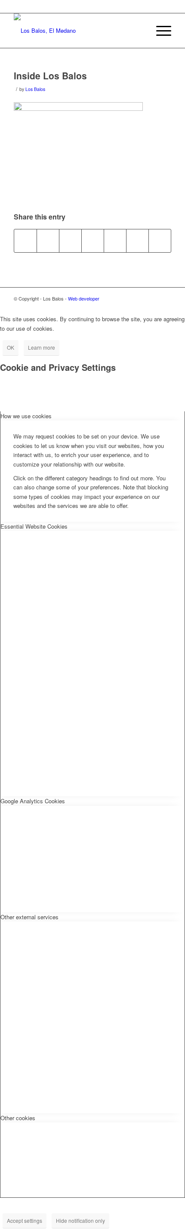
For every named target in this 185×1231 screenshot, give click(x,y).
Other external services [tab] (29, 917)
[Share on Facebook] (25, 240)
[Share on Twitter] (48, 240)
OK (10, 347)
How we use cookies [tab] (26, 416)
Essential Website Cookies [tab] (34, 526)
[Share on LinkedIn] (115, 240)
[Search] (139, 30)
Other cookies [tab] (17, 1118)
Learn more (41, 347)
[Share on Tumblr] (137, 240)
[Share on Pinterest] (93, 240)
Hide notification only (80, 1220)
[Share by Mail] (160, 240)
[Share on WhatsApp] (70, 240)
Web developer (83, 298)
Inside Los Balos (50, 75)
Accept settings (24, 1220)
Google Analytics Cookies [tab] (32, 801)
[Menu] (159, 30)
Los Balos (35, 89)
